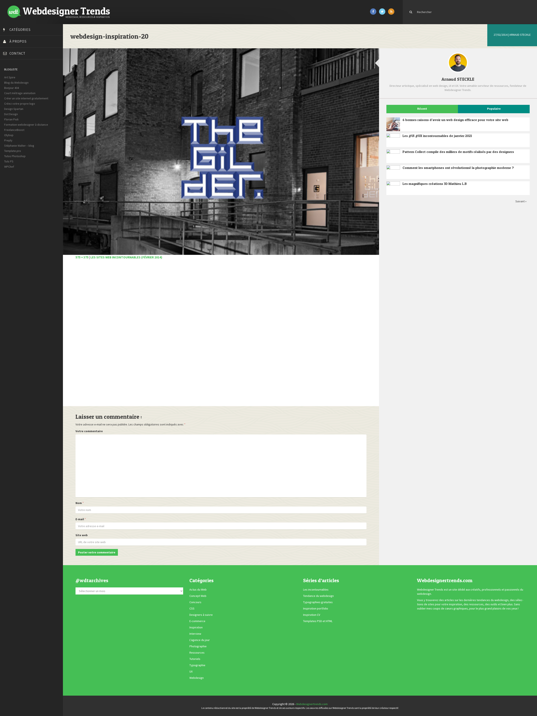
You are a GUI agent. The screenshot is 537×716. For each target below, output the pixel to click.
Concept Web (197, 596)
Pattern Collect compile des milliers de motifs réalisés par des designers (458, 152)
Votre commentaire (89, 431)
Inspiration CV (311, 615)
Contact (17, 53)
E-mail (80, 519)
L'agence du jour (199, 640)
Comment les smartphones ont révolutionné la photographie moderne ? (458, 168)
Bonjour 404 (11, 88)
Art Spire (9, 77)
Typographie (197, 665)
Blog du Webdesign (16, 82)
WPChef (9, 166)
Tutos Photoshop (15, 156)
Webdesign (196, 678)
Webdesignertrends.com (312, 704)
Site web (82, 535)
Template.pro (12, 151)
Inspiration (196, 627)
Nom (79, 503)
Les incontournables (315, 589)
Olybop (8, 135)
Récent (422, 109)
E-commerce (197, 621)
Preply (8, 140)
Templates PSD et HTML (317, 621)
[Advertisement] (201, 335)
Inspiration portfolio (315, 608)
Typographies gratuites (318, 602)
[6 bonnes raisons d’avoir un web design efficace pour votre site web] (393, 124)
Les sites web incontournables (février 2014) (126, 257)
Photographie (198, 646)
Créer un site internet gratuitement (26, 98)
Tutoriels (194, 659)
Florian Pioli (11, 119)
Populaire (494, 109)
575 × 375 (82, 257)
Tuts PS (8, 161)
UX (191, 671)
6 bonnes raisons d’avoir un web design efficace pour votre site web (455, 120)
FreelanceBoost (14, 130)
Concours (195, 602)
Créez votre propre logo (19, 103)
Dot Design (11, 114)
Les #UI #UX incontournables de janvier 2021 (437, 136)
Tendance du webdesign (318, 596)
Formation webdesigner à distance (26, 124)
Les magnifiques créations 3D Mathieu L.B (435, 184)
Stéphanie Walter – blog (19, 145)
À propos (18, 41)
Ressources (197, 652)
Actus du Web (198, 589)
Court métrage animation (19, 93)
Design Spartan (13, 109)
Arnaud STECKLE (520, 35)
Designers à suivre (201, 615)
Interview (195, 634)
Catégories (20, 29)
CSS (191, 608)
